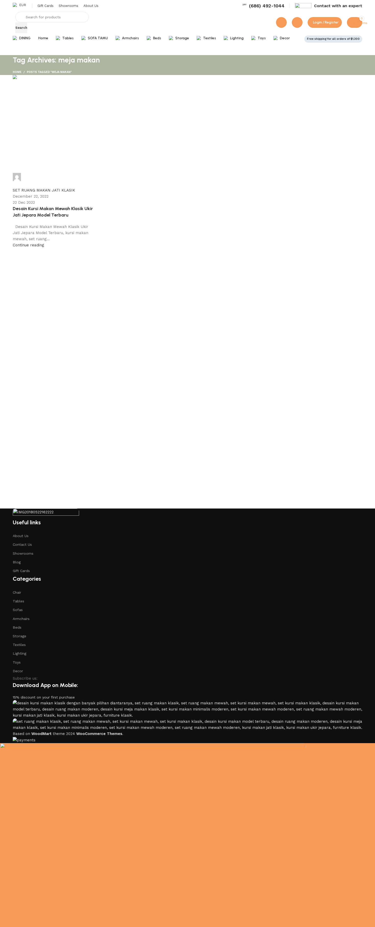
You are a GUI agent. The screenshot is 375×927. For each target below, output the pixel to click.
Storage (19, 636)
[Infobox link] (263, 6)
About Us (21, 536)
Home (17, 72)
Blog (17, 562)
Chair (17, 592)
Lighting (19, 653)
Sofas (18, 610)
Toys (17, 662)
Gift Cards (21, 571)
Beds (17, 627)
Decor (18, 671)
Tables (18, 601)
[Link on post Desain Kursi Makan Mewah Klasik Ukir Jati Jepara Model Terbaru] (187, 161)
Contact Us (22, 544)
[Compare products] (281, 22)
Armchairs (21, 619)
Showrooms (23, 553)
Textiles (19, 645)
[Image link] (46, 513)
